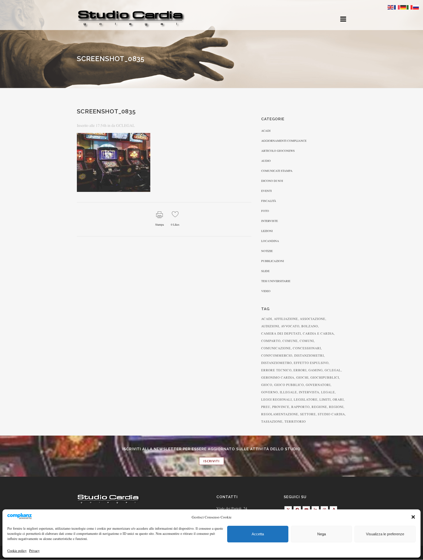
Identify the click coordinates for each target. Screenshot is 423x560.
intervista (309, 392)
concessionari (307, 348)
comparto (271, 341)
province (280, 407)
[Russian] (416, 6)
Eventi (266, 191)
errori (300, 370)
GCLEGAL (125, 125)
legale (328, 392)
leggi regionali (276, 399)
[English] (391, 6)
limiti (325, 399)
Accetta (258, 534)
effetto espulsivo (311, 363)
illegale (288, 392)
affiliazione (286, 319)
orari (338, 399)
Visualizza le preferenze (385, 534)
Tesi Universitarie (275, 281)
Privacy (34, 550)
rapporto (300, 407)
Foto (265, 211)
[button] (413, 517)
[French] (397, 6)
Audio (266, 161)
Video (265, 291)
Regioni (336, 407)
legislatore (305, 399)
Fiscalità (268, 201)
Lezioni (267, 231)
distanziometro (276, 363)
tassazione (271, 421)
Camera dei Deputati (281, 333)
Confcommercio (276, 355)
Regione (319, 407)
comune (290, 341)
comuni (307, 341)
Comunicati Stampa (277, 171)
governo (269, 392)
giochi (302, 377)
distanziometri (309, 355)
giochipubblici (324, 377)
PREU (265, 407)
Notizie (267, 251)
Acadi (265, 130)
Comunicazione (276, 348)
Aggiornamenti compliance (283, 141)
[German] (403, 6)
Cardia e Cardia (318, 333)
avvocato (290, 326)
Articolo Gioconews (278, 151)
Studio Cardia (331, 414)
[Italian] (410, 6)
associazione (312, 319)
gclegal (333, 370)
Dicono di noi (272, 181)
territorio (295, 421)
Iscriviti (211, 461)
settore (308, 414)
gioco (266, 385)
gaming (315, 370)
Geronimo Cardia (277, 377)
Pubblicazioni (272, 261)
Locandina (270, 241)
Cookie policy (17, 550)
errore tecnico (276, 370)
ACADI (266, 319)
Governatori (318, 385)
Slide (265, 271)
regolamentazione (279, 414)
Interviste (269, 221)
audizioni (270, 326)
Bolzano (309, 326)
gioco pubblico (289, 385)
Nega (321, 534)
